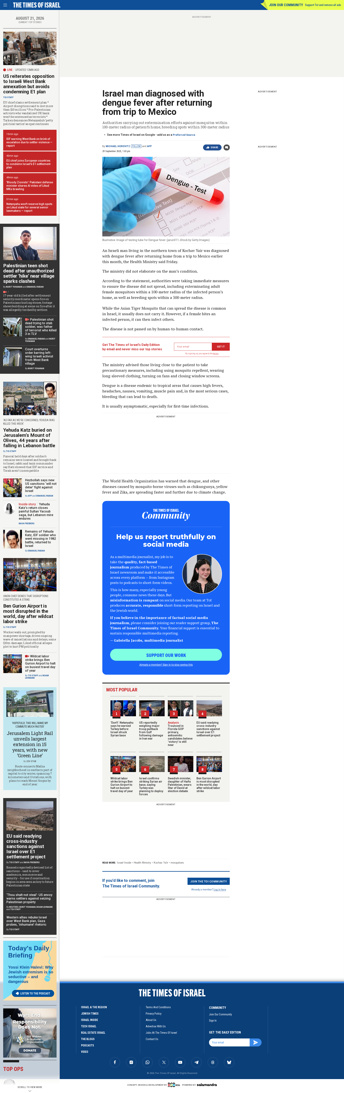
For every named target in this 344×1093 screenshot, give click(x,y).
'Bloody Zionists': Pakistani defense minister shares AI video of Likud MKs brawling (29, 186)
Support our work (166, 655)
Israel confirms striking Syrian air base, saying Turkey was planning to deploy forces (151, 786)
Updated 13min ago (27, 69)
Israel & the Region (94, 1007)
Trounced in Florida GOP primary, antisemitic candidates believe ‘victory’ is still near (180, 734)
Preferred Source (184, 134)
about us (151, 1020)
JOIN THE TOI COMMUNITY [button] (209, 881)
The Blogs (88, 1039)
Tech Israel (88, 1026)
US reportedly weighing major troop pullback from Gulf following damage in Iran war (151, 730)
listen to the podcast (35, 993)
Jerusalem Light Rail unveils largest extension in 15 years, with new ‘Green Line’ (30, 744)
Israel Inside (124, 862)
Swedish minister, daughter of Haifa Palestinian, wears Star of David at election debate (180, 785)
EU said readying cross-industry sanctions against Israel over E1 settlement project (208, 729)
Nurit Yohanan (14, 287)
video (84, 1051)
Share (214, 147)
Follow (136, 146)
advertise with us (156, 1026)
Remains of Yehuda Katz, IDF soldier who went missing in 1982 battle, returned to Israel (40, 539)
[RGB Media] (174, 1085)
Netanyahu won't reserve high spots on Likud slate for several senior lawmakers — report (29, 207)
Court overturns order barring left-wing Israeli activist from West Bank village (39, 356)
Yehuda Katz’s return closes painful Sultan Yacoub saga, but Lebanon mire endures (36, 511)
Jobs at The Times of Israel (161, 1032)
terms (216, 353)
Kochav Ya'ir (161, 862)
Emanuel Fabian (35, 287)
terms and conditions (158, 1007)
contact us (152, 1039)
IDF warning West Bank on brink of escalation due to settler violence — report (29, 142)
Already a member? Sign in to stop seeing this (166, 664)
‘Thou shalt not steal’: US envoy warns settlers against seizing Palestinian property (29, 898)
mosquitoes (177, 862)
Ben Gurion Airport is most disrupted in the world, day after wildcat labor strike (208, 785)
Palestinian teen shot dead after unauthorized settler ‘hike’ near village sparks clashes (28, 273)
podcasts (87, 1045)
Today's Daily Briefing (28, 952)
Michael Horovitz (118, 146)
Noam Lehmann (44, 907)
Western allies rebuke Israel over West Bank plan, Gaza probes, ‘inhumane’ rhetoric (26, 920)
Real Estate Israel (93, 1032)
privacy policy (153, 1013)
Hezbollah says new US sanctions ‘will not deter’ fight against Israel (41, 485)
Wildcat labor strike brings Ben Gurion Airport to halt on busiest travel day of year (121, 785)
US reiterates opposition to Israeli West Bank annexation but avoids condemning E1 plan (28, 84)
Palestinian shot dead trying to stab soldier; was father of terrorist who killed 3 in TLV (41, 327)
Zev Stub (31, 761)
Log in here (220, 889)
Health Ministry (142, 862)
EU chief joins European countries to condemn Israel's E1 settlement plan (28, 164)
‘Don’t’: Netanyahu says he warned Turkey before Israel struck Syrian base (121, 729)
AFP (149, 146)
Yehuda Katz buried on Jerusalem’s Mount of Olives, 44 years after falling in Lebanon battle (29, 437)
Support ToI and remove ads (323, 5)
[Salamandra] (207, 1084)
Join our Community (286, 5)
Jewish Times (90, 1013)
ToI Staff (8, 97)
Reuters (14, 907)
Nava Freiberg (26, 523)
